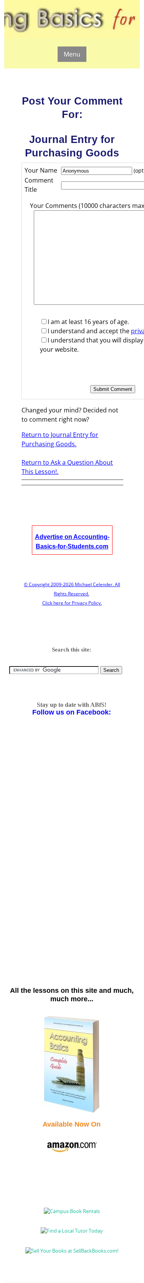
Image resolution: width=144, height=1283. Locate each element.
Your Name (41, 170)
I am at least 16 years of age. (88, 321)
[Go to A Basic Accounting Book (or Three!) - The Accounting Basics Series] (71, 1112)
